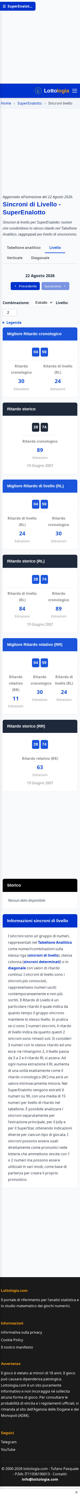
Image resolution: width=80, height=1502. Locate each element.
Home (6, 103)
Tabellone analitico (24, 247)
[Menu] (74, 90)
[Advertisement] (40, 42)
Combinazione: (16, 302)
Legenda (14, 322)
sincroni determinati (42, 961)
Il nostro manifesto (17, 1347)
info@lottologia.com (40, 1479)
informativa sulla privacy (21, 1332)
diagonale (17, 968)
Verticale (14, 257)
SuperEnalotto (30, 103)
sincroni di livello (43, 955)
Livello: (62, 302)
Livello (55, 247)
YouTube (8, 1449)
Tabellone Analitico (55, 942)
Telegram (9, 1442)
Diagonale (40, 257)
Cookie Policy (12, 1339)
